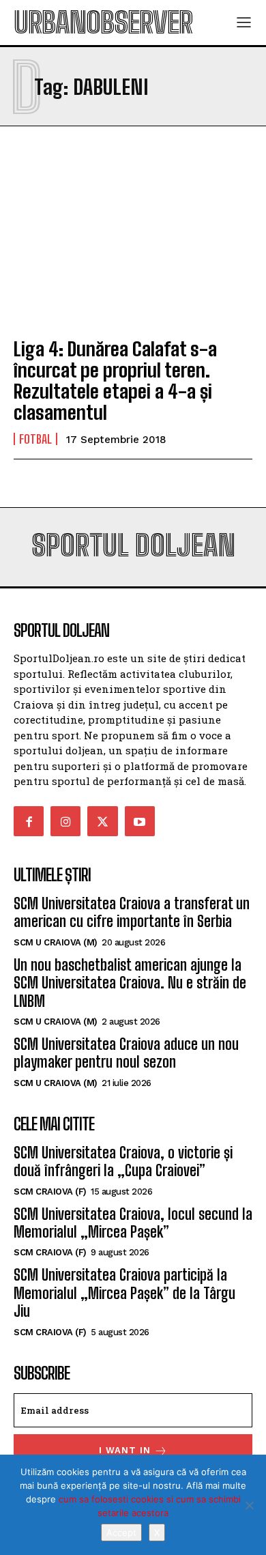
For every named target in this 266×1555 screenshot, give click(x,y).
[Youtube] (140, 821)
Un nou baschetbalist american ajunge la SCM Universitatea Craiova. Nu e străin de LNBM (130, 983)
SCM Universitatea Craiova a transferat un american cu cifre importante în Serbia (132, 912)
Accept (121, 1532)
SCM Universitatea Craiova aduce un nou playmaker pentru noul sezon (126, 1053)
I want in (125, 1450)
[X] (249, 1505)
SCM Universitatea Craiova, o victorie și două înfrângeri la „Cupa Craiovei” (123, 1161)
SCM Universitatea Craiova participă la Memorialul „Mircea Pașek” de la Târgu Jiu (124, 1293)
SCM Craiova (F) (50, 1191)
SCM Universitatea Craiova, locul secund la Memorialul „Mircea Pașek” (133, 1223)
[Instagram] (65, 821)
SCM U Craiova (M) (56, 942)
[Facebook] (29, 821)
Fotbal (35, 439)
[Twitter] (102, 821)
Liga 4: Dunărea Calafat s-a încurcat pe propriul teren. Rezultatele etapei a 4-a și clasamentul (115, 380)
